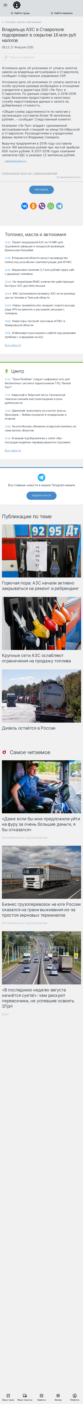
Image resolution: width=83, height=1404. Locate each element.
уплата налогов (10, 173)
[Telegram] (59, 206)
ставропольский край (45, 173)
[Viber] (42, 206)
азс (30, 173)
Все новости (13, 345)
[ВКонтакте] (24, 206)
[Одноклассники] (33, 206)
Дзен (5, 1014)
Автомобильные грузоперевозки (24, 837)
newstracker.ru (15, 161)
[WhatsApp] (50, 206)
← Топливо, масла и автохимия (21, 22)
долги (23, 173)
